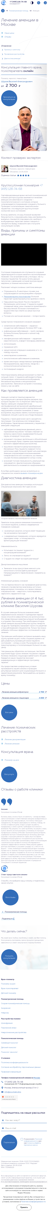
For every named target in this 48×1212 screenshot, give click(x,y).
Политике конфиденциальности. (33, 1201)
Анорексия (5, 1008)
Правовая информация (11, 1072)
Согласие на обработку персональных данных (21, 1067)
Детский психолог (8, 1047)
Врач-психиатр (7, 979)
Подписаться (9, 1142)
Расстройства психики (10, 1019)
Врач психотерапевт (9, 988)
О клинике (5, 1058)
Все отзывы (10, 897)
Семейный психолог (9, 1043)
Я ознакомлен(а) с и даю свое (33, 1142)
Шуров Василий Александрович (23, 166)
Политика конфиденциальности (14, 1063)
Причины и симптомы (12, 50)
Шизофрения (7, 1023)
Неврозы (5, 1013)
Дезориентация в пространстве (17, 297)
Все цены (9, 712)
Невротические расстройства (13, 1032)
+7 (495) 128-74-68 (13, 1082)
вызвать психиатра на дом (32, 473)
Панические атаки (8, 1028)
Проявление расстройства (14, 54)
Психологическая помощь (12, 1038)
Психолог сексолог (9, 1052)
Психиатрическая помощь (18, 11)
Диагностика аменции (12, 58)
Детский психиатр (8, 993)
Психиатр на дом (8, 984)
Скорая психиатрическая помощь (15, 1003)
